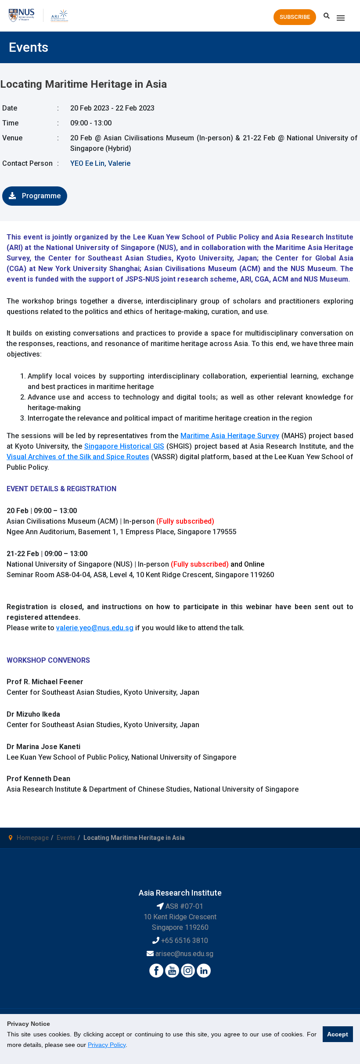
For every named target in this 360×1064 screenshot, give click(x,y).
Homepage (33, 837)
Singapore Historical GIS (124, 446)
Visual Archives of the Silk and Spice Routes (78, 457)
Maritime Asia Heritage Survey (229, 436)
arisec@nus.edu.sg (184, 954)
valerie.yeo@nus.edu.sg (94, 628)
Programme (40, 196)
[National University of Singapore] (21, 15)
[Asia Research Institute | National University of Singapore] (59, 15)
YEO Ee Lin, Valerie (100, 163)
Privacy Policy (107, 1044)
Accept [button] (337, 1034)
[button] (295, 17)
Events (66, 837)
